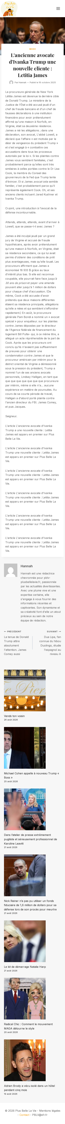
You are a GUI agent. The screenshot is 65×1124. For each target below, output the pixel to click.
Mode (32, 49)
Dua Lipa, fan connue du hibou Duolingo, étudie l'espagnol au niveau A (50, 643)
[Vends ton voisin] (32, 690)
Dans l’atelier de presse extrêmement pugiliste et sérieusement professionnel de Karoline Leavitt (30, 839)
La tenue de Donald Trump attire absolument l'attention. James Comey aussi (16, 643)
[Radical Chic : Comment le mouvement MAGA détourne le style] (32, 998)
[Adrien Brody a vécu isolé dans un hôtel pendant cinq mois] (32, 1060)
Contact (24, 1114)
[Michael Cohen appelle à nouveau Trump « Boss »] (32, 748)
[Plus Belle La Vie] (9, 8)
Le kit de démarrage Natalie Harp (25, 966)
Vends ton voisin (14, 716)
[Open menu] (60, 9)
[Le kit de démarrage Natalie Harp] (32, 941)
